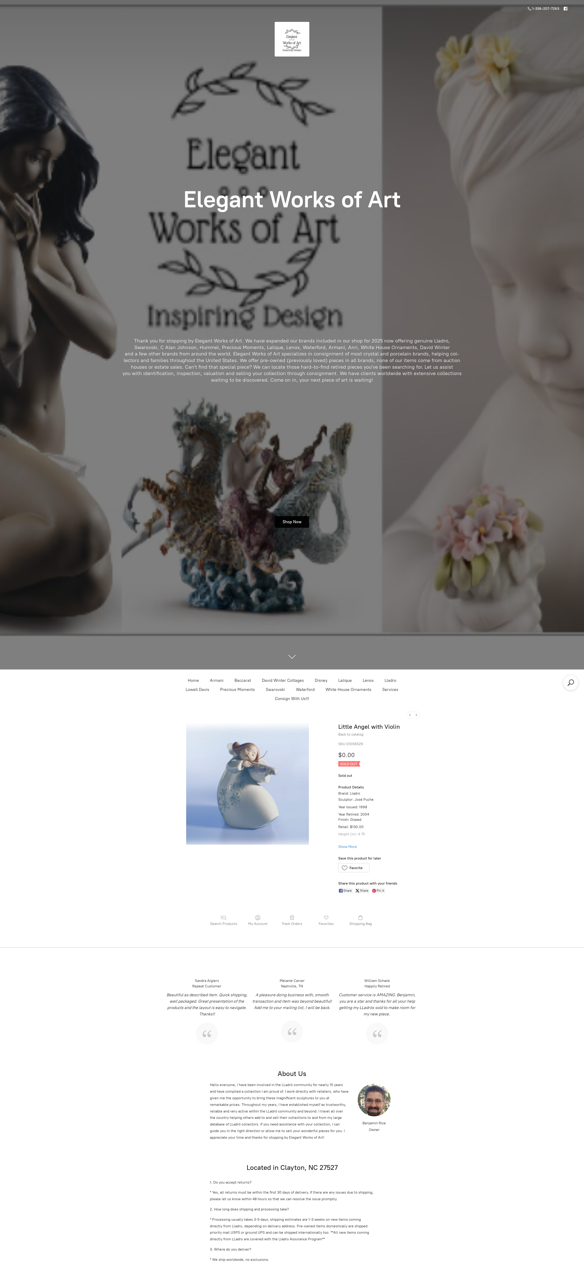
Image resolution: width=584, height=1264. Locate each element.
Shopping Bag (360, 924)
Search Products (223, 924)
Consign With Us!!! (292, 698)
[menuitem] (410, 715)
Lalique (345, 680)
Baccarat (243, 680)
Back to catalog (350, 734)
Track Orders (292, 924)
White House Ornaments (348, 689)
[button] (354, 867)
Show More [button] (347, 846)
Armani (217, 680)
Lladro (390, 680)
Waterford (305, 689)
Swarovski (275, 689)
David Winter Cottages (283, 680)
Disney (321, 680)
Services (390, 689)
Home (193, 680)
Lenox (368, 680)
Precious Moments (237, 689)
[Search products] (571, 683)
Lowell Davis (197, 689)
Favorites (326, 924)
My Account (258, 924)
